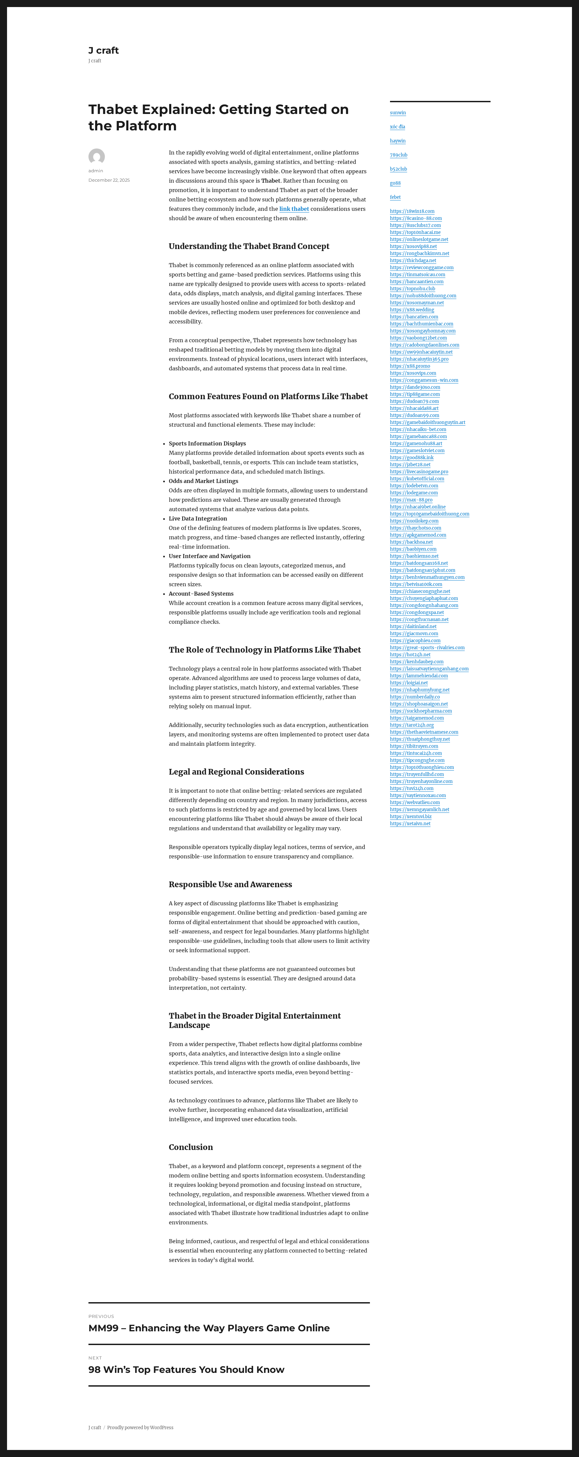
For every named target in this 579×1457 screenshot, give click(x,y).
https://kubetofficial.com (417, 479)
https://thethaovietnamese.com (424, 732)
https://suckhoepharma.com (421, 711)
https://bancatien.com (414, 317)
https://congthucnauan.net (419, 619)
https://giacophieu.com (415, 641)
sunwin (398, 113)
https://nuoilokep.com (414, 521)
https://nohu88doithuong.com (423, 296)
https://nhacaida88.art (414, 408)
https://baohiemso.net (414, 556)
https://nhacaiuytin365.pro (419, 359)
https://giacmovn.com (414, 633)
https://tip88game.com (415, 394)
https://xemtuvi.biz (411, 816)
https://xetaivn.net (410, 824)
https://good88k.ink (412, 458)
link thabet (294, 208)
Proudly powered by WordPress (140, 1428)
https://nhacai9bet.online (418, 507)
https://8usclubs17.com (415, 225)
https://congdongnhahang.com (424, 605)
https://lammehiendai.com (419, 676)
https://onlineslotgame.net (419, 239)
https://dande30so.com (415, 387)
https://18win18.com (412, 211)
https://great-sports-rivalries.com (427, 648)
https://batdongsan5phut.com (422, 570)
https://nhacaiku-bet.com (418, 429)
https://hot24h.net (410, 655)
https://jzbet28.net (410, 465)
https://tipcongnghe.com (417, 760)
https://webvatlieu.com (415, 802)
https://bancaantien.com (417, 282)
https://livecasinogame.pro (419, 472)
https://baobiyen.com (413, 549)
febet (395, 197)
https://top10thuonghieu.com (422, 767)
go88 (395, 183)
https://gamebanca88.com (418, 436)
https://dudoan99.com (414, 415)
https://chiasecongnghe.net (420, 591)
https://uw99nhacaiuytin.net (421, 352)
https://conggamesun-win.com (424, 380)
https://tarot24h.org (412, 725)
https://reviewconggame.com (422, 267)
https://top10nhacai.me (415, 232)
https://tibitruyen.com (414, 746)
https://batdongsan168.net (419, 563)
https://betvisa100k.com (416, 584)
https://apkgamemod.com (418, 535)
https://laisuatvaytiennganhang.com (429, 669)
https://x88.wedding (412, 310)
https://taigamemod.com (417, 718)
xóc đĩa (397, 127)
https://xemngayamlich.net (419, 809)
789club (398, 155)
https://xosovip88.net (413, 246)
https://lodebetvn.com (414, 486)
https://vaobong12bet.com (418, 338)
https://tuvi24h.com (412, 788)
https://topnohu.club (412, 289)
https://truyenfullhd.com (417, 774)
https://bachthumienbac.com (421, 324)
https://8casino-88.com (416, 218)
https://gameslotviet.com (417, 450)
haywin (398, 141)
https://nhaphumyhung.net (420, 690)
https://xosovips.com (413, 373)
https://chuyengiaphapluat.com (424, 598)
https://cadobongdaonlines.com (424, 345)
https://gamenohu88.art (416, 443)
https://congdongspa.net (417, 612)
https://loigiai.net (409, 683)
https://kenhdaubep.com (417, 662)
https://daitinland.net (413, 626)
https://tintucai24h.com (416, 753)
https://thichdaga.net (413, 260)
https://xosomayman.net (417, 303)
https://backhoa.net (411, 542)
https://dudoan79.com (414, 401)
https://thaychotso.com (415, 528)
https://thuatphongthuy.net (420, 739)
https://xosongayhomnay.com (423, 331)
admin (95, 170)
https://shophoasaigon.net (419, 704)
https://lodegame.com (414, 493)
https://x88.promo (410, 366)
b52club (398, 169)
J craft (103, 50)
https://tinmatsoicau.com (417, 275)
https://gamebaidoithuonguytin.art (427, 422)
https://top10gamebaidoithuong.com (429, 514)
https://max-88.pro (411, 500)
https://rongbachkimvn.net (419, 253)
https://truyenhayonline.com (421, 781)
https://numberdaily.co (415, 697)
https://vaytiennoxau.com (418, 795)
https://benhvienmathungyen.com (427, 577)
